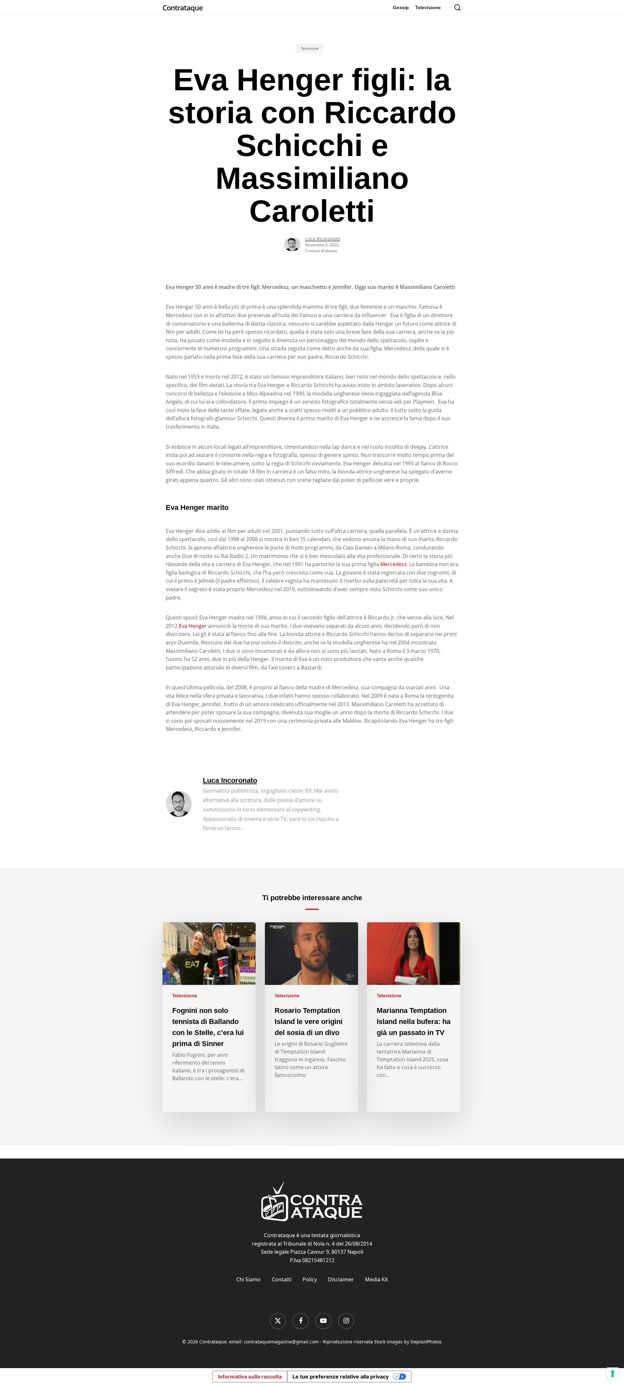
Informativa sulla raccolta (250, 1376)
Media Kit (376, 1279)
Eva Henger (193, 625)
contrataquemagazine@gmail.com (281, 1342)
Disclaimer (341, 1279)
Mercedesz (393, 564)
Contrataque (182, 7)
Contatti (282, 1279)
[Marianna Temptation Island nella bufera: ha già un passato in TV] (413, 1017)
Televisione (309, 48)
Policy (310, 1279)
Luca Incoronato (322, 239)
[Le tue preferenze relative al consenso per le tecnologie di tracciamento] (612, 1373)
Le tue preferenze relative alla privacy (340, 1376)
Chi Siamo (248, 1279)
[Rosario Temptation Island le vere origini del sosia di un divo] (311, 1017)
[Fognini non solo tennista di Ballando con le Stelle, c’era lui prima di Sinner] (209, 1017)
